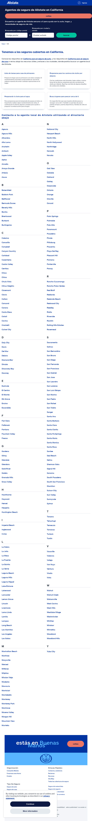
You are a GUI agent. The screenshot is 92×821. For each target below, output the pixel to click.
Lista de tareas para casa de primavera (19, 73)
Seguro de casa (12, 789)
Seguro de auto (12, 787)
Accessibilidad (60, 807)
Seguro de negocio (54, 789)
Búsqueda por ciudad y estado (41, 29)
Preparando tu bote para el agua (17, 96)
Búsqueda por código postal (16, 30)
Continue (30, 804)
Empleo (9, 776)
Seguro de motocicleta (55, 786)
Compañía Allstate (13, 770)
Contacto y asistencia (55, 770)
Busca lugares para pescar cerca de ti (64, 96)
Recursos (51, 776)
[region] (30, 803)
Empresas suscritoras (14, 773)
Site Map (51, 778)
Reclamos (51, 773)
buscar (66, 35)
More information (30, 811)
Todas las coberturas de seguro (58, 781)
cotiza (57, 16)
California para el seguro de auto (37, 59)
